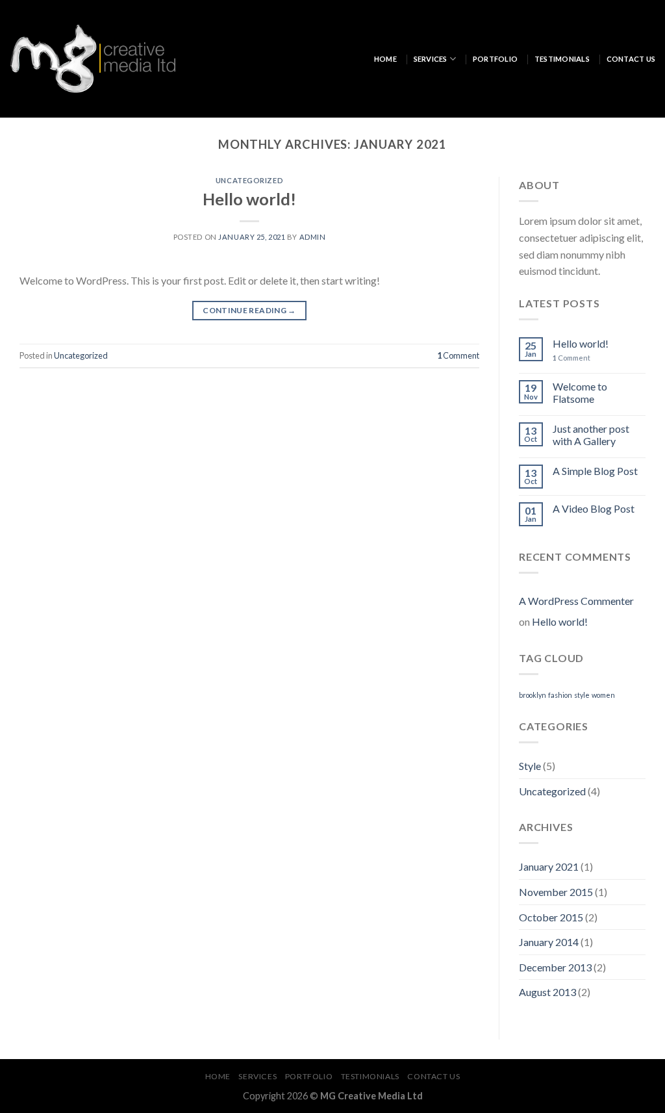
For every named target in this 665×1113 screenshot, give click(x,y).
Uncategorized (249, 180)
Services (430, 59)
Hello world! (249, 199)
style (582, 695)
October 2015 (551, 917)
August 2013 (547, 992)
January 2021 (549, 866)
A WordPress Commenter (576, 601)
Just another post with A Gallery (591, 434)
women (603, 695)
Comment (458, 355)
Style (530, 766)
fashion (560, 695)
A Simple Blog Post (595, 471)
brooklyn (532, 695)
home (385, 59)
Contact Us (631, 59)
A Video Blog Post (593, 508)
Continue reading (249, 310)
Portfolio (495, 59)
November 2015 (556, 892)
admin (312, 237)
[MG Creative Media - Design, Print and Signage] (92, 59)
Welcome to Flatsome (580, 392)
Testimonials (562, 59)
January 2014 (549, 942)
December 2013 (555, 967)
